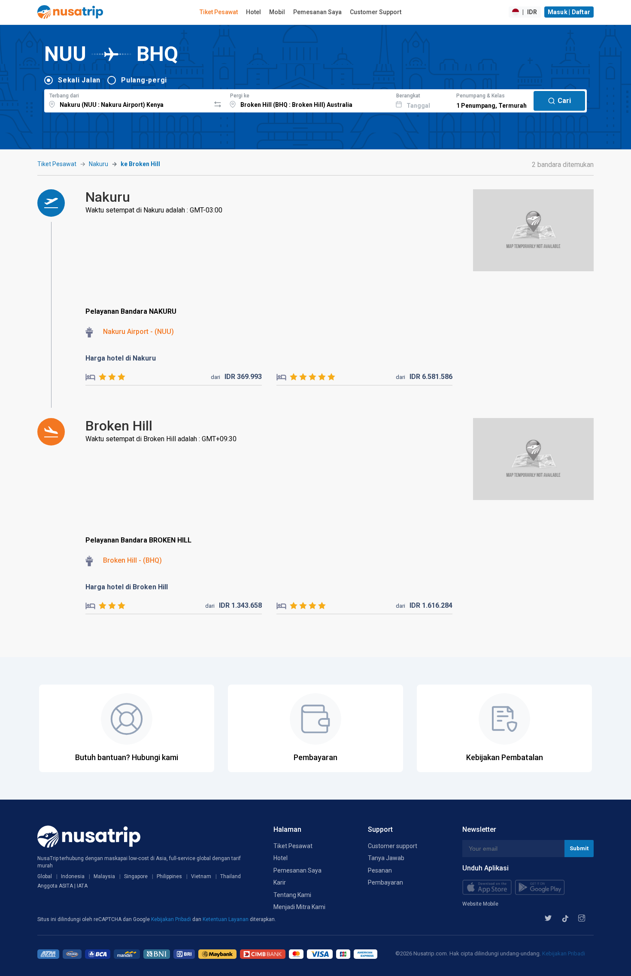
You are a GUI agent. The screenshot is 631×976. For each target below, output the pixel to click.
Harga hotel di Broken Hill (126, 587)
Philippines (169, 876)
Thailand (230, 876)
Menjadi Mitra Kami (299, 906)
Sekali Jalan (79, 80)
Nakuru (98, 164)
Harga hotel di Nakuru (120, 358)
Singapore (136, 876)
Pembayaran (385, 882)
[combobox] (127, 99)
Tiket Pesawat (219, 12)
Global (44, 876)
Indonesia (73, 876)
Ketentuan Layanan (226, 919)
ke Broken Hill (140, 164)
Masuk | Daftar (569, 12)
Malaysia (104, 876)
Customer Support (375, 12)
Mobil (277, 12)
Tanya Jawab (386, 858)
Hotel (253, 12)
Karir (279, 882)
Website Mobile (480, 904)
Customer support (392, 846)
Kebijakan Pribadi (171, 919)
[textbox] (127, 99)
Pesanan (380, 870)
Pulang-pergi (144, 80)
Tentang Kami (292, 894)
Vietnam (201, 876)
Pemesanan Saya (317, 12)
